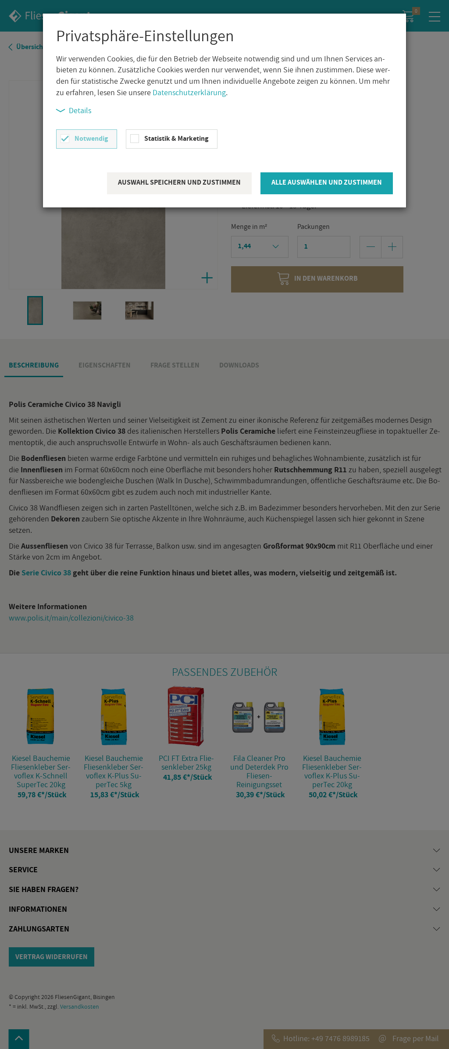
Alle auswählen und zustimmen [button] (326, 182)
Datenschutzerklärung (189, 92)
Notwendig (91, 138)
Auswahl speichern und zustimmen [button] (179, 182)
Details (80, 110)
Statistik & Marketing (176, 138)
